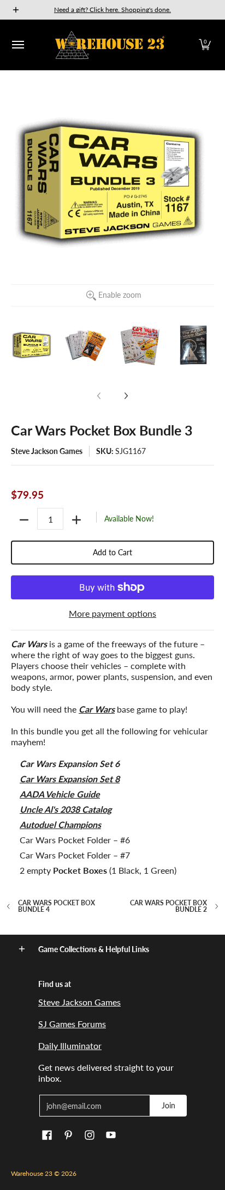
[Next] (126, 396)
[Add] (76, 520)
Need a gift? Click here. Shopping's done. (112, 9)
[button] (205, 45)
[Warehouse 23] (109, 45)
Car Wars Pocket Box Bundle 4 (56, 906)
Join (168, 1105)
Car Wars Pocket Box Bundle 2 (168, 906)
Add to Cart (112, 552)
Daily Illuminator (70, 1045)
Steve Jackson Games (46, 451)
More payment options (112, 613)
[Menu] (17, 45)
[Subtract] (24, 520)
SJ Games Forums (72, 1024)
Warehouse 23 (31, 1173)
